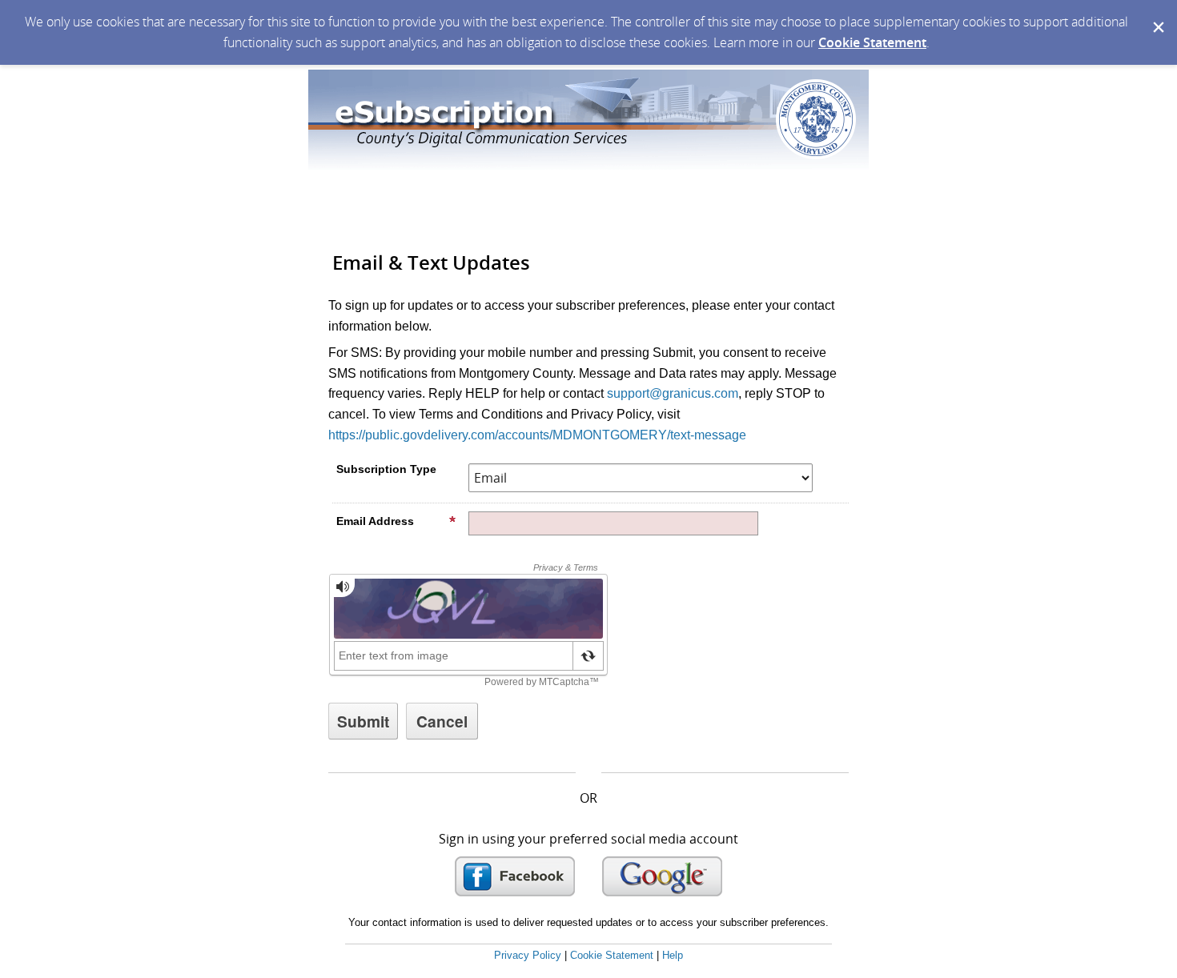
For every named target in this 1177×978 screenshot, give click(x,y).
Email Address (375, 521)
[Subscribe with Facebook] (515, 876)
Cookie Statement (872, 42)
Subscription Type (386, 469)
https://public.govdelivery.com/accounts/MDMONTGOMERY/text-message (537, 435)
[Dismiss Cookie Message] (1157, 15)
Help (672, 955)
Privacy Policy (527, 955)
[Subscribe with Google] (662, 876)
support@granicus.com (672, 393)
